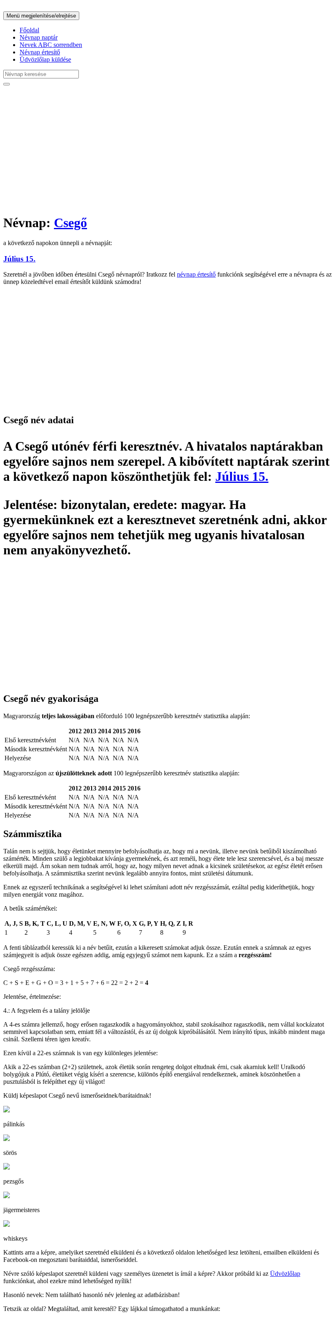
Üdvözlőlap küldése (45, 59)
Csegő (70, 222)
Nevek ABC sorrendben (51, 44)
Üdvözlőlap (285, 1273)
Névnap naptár (39, 37)
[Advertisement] (167, 149)
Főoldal (29, 30)
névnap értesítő (196, 274)
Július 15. (19, 259)
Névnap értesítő (40, 52)
